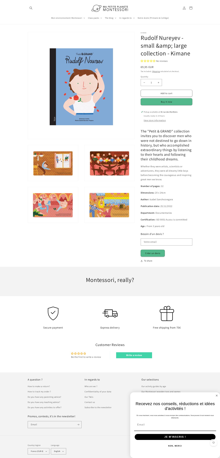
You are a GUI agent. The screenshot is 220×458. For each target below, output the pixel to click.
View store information (155, 120)
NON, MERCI (175, 446)
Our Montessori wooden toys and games (160, 391)
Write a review (134, 355)
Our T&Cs (89, 397)
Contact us (90, 402)
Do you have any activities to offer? (45, 407)
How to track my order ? (39, 391)
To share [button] (148, 260)
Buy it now (166, 101)
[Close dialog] (217, 395)
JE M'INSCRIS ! (175, 437)
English (57, 451)
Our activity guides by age (153, 386)
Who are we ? (91, 386)
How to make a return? (39, 386)
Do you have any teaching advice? (44, 402)
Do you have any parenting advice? (44, 397)
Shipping (156, 71)
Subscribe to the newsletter (98, 407)
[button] (31, 8)
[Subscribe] (78, 424)
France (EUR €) (37, 451)
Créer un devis (152, 253)
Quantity (144, 76)
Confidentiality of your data (98, 391)
